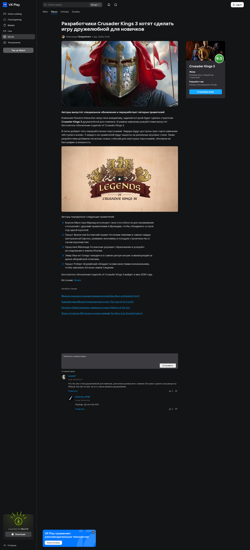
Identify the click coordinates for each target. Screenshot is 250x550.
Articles (65, 11)
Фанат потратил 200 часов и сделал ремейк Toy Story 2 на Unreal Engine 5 (102, 313)
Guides (76, 11)
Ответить (73, 391)
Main (45, 11)
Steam (77, 280)
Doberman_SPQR (82, 397)
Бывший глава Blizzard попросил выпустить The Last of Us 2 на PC (97, 301)
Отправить (167, 365)
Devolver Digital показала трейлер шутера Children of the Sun (95, 307)
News (54, 11)
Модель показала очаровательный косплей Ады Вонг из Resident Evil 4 (100, 295)
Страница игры (205, 92)
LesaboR (72, 376)
